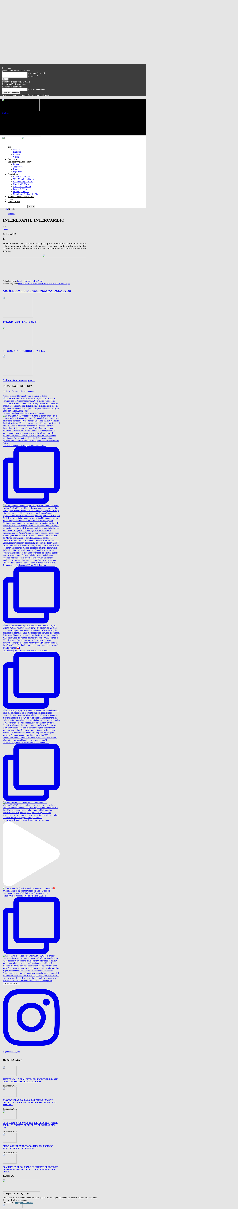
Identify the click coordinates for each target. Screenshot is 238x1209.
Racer (5, 229)
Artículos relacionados (24, 290)
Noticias (16, 149)
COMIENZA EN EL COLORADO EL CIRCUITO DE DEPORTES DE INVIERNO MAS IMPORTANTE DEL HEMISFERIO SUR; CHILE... (30, 1169)
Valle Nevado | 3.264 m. (23, 179)
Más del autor (58, 290)
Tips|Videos (18, 167)
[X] (17, 268)
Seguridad (17, 172)
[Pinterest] (27, 268)
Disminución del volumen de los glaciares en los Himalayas (44, 283)
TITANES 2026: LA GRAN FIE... (22, 322)
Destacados (12, 159)
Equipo (16, 164)
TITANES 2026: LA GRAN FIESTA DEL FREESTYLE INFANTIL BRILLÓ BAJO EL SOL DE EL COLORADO (30, 1080)
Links (10, 199)
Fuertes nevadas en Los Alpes (30, 281)
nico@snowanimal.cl (24, 1202)
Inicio (10, 147)
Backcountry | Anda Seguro (20, 162)
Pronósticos (13, 174)
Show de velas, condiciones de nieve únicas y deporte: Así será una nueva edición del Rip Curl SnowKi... (29, 1102)
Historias (17, 152)
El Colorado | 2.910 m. (23, 181)
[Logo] (12, 142)
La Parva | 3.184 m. (21, 176)
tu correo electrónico (36, 89)
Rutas (15, 169)
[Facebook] (7, 268)
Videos (16, 157)
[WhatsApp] (37, 268)
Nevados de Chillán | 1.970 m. (26, 194)
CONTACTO (14, 201)
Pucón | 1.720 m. (20, 189)
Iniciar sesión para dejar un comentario (19, 391)
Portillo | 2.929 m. (21, 191)
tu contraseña (33, 76)
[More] (47, 268)
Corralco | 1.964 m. (21, 184)
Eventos (16, 154)
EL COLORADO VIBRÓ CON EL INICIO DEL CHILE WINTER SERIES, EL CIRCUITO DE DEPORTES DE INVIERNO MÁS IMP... (30, 1125)
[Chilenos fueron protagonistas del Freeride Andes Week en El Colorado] (18, 375)
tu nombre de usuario (37, 73)
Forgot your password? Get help (16, 82)
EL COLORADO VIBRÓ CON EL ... (24, 350)
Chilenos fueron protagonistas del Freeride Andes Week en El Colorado (28, 1147)
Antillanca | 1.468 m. (22, 186)
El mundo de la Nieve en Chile (21, 196)
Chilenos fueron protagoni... (19, 380)
